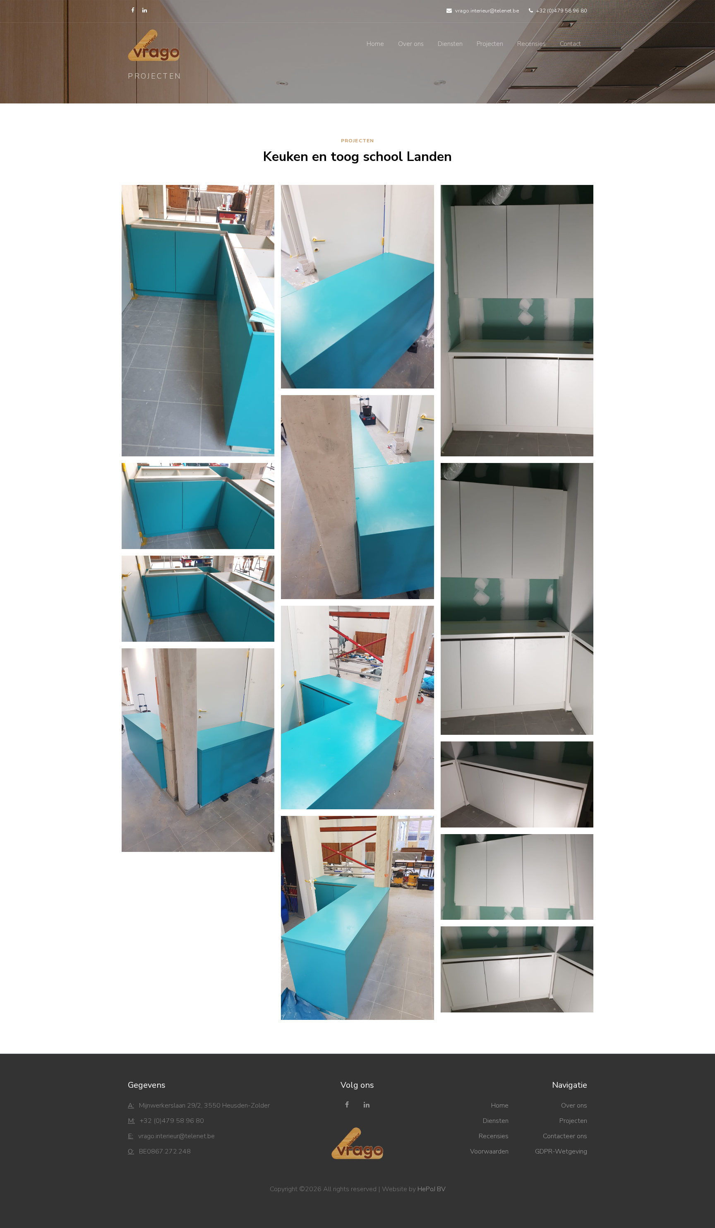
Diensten (450, 44)
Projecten (490, 44)
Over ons (411, 44)
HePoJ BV (431, 1189)
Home (375, 44)
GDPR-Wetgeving (561, 1151)
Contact (570, 44)
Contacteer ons (565, 1136)
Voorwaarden (489, 1151)
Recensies (531, 44)
